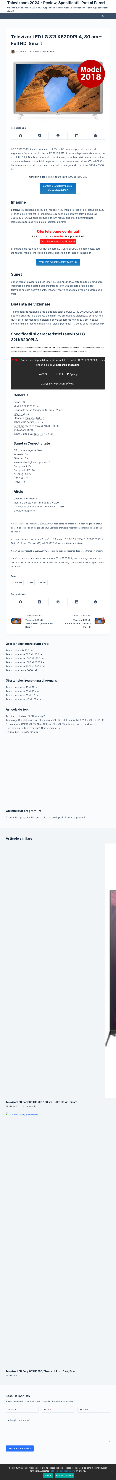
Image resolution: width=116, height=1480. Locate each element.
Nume (12, 1409)
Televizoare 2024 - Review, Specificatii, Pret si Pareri (56, 2)
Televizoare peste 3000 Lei (21, 670)
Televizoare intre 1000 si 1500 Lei (25, 658)
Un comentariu (29, 1106)
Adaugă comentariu (19, 1420)
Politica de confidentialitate (62, 1471)
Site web (84, 1409)
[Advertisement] (58, 771)
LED (30, 582)
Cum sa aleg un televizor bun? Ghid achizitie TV (33, 728)
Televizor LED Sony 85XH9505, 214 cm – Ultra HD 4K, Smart (41, 1371)
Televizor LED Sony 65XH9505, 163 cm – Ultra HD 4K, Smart (41, 1101)
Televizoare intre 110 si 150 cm (23, 699)
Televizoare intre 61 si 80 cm (22, 691)
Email (47, 1409)
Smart (42, 582)
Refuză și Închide (64, 1475)
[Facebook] (20, 136)
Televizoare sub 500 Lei (19, 650)
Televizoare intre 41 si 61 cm (22, 687)
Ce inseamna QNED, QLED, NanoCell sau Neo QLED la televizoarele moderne (50, 724)
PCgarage (72, 374)
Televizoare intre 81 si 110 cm (22, 695)
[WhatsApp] (95, 136)
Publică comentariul (20, 1448)
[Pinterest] (58, 136)
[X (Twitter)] (39, 136)
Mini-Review (48, 52)
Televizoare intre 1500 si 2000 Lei (25, 662)
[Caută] (103, 16)
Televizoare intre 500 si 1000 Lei (24, 654)
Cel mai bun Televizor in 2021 (23, 731)
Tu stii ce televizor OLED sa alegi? (25, 716)
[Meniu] (109, 15)
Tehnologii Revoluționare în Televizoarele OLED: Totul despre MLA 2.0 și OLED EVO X (55, 720)
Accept (48, 1475)
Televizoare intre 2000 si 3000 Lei (25, 666)
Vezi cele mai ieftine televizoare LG (58, 262)
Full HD (17, 582)
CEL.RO (58, 374)
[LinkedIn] (77, 136)
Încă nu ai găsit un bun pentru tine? (58, 236)
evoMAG (43, 374)
